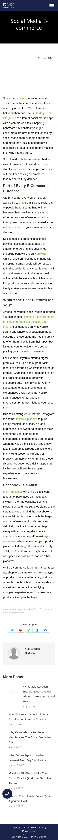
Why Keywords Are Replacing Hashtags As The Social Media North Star (31, 737)
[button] (7, 793)
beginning (21, 98)
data (21, 202)
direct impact (13, 227)
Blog (36, 609)
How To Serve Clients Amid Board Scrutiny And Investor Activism (29, 717)
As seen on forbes (24, 609)
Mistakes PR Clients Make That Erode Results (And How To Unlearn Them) (31, 778)
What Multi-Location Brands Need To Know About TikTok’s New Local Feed (39, 694)
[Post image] (11, 691)
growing (41, 253)
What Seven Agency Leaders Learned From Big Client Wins (27, 758)
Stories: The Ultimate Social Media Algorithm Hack (30, 799)
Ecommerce (18, 612)
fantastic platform (26, 419)
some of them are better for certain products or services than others (28, 321)
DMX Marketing (38, 827)
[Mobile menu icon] (52, 6)
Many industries (13, 491)
